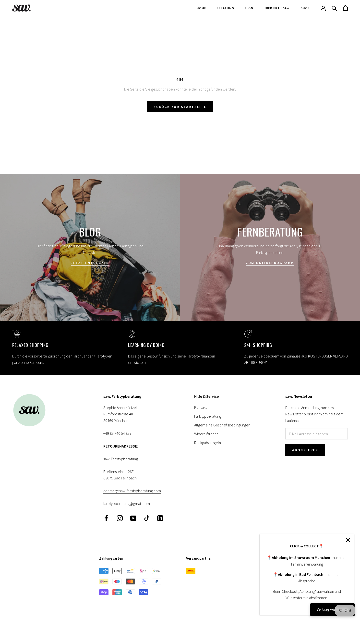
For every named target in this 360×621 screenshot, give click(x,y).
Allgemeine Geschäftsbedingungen (222, 425)
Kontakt (200, 407)
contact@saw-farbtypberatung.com (132, 490)
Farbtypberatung (207, 416)
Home (201, 8)
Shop (305, 8)
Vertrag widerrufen (332, 609)
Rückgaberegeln (207, 442)
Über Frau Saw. (277, 8)
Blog (248, 8)
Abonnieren (305, 450)
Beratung (225, 8)
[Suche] (334, 8)
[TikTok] (147, 518)
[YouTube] (133, 518)
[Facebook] (106, 518)
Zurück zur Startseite (180, 107)
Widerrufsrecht (206, 433)
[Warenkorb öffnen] (345, 8)
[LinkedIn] (160, 518)
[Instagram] (120, 518)
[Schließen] (348, 540)
